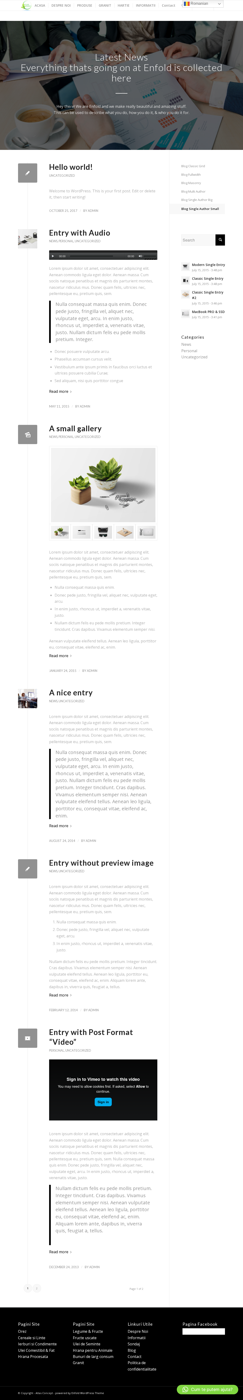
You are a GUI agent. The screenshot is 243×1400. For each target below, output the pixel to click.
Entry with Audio (79, 232)
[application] (103, 255)
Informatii (136, 1337)
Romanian (199, 3)
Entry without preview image (101, 862)
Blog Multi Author (193, 191)
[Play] (53, 256)
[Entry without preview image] (27, 868)
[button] (207, 1389)
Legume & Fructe (88, 1331)
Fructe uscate (85, 1337)
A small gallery (75, 428)
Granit (78, 1362)
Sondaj (134, 1344)
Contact (134, 1356)
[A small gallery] (27, 434)
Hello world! (71, 166)
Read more (58, 391)
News (53, 241)
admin (93, 211)
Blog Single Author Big (196, 200)
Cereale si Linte (31, 1337)
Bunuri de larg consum (93, 1356)
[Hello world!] (27, 173)
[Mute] (140, 256)
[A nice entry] (27, 698)
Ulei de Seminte (86, 1344)
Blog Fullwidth (191, 174)
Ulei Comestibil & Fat (36, 1350)
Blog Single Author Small (200, 209)
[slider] (150, 257)
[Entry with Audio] (27, 238)
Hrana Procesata (33, 1356)
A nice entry (71, 692)
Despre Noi (138, 1331)
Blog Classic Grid (193, 166)
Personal (66, 241)
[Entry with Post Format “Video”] (27, 1038)
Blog (132, 1350)
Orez (22, 1331)
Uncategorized (62, 175)
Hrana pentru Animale (92, 1350)
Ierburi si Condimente (37, 1344)
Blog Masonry (191, 183)
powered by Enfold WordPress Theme (79, 1393)
